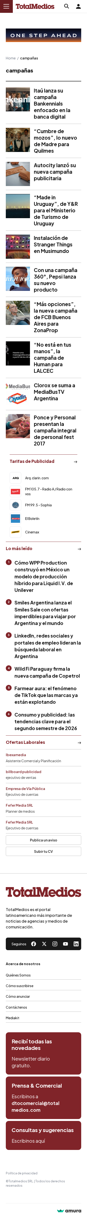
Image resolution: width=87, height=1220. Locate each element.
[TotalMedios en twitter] (44, 943)
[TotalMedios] (43, 893)
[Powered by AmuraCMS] (69, 1211)
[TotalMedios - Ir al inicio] (35, 6)
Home (11, 58)
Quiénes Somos (18, 975)
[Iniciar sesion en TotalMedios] (78, 6)
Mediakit (12, 1018)
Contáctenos (16, 1007)
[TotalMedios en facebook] (33, 943)
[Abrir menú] (6, 6)
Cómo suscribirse (19, 985)
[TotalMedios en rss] (76, 943)
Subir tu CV (43, 851)
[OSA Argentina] (43, 35)
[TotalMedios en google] (54, 943)
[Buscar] (67, 6)
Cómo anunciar (18, 996)
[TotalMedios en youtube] (65, 943)
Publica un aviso (43, 840)
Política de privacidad (21, 1173)
